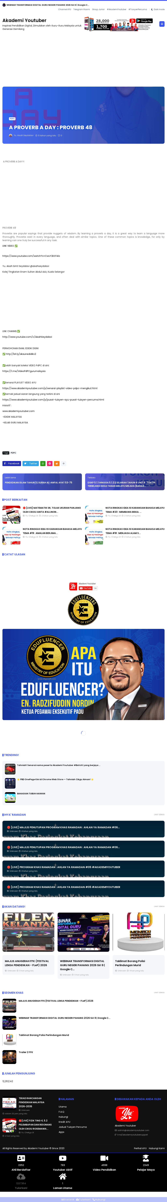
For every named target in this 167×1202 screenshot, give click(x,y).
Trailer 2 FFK (123, 961)
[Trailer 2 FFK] (139, 932)
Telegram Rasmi (81, 9)
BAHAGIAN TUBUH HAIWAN (31, 793)
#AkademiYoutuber (116, 9)
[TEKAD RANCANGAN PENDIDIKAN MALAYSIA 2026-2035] (4, 6)
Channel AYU (64, 9)
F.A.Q (61, 1111)
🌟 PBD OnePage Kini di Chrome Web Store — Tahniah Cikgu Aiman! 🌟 (55, 779)
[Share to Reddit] (57, 463)
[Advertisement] (83, 57)
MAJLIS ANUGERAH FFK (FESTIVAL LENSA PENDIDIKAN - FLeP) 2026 (56, 1000)
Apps (61, 1132)
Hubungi (63, 1116)
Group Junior (98, 9)
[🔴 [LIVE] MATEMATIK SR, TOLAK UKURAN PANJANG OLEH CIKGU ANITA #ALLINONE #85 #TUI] (11, 522)
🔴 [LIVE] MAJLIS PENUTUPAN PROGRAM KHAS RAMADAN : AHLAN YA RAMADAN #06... (63, 827)
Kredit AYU (64, 1122)
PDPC (12, 118)
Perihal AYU (140, 1148)
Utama (63, 1106)
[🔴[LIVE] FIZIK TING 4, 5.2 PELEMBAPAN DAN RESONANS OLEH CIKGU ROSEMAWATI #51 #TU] (9, 1131)
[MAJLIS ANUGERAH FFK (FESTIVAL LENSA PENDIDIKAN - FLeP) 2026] (9, 1011)
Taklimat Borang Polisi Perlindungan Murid (44, 1035)
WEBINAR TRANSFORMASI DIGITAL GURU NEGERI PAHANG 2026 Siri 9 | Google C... (27, 965)
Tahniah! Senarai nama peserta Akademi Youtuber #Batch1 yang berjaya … (58, 765)
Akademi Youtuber (24, 20)
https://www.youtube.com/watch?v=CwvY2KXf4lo (31, 256)
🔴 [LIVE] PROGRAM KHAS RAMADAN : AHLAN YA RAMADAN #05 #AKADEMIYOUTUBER (63, 867)
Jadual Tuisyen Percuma (73, 1127)
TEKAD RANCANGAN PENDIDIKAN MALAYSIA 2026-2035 (35, 5)
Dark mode (159, 9)
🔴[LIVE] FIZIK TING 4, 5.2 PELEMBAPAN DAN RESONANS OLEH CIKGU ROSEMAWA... (35, 1124)
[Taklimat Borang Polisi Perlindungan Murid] (83, 932)
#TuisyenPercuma (138, 9)
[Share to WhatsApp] (43, 463)
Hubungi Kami (157, 1148)
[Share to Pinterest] (50, 463)
